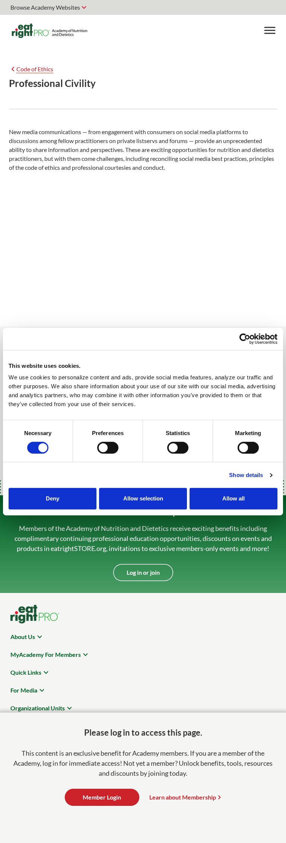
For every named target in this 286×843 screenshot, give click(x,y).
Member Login (102, 797)
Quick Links (25, 672)
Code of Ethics (34, 68)
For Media (23, 690)
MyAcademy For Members (45, 654)
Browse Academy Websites (45, 7)
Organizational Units (37, 707)
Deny (52, 498)
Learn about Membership (182, 797)
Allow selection (143, 498)
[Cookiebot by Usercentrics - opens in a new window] (244, 338)
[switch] (107, 448)
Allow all (233, 498)
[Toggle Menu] (270, 30)
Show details (246, 475)
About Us (22, 636)
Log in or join (143, 572)
